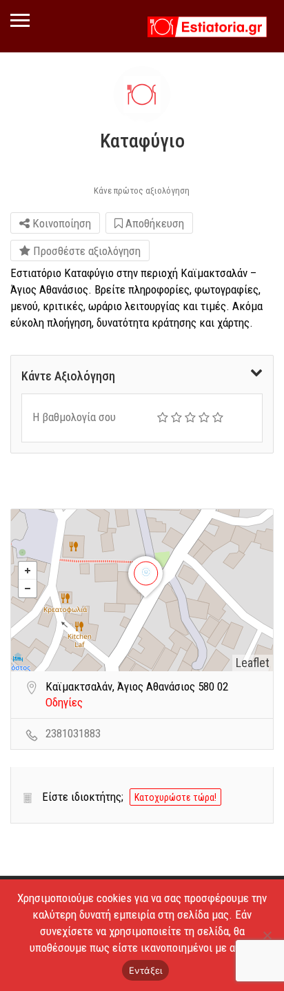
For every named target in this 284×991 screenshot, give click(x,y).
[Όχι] (267, 935)
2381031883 (73, 733)
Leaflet (253, 662)
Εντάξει (146, 970)
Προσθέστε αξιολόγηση (85, 251)
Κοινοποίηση (60, 223)
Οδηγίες (64, 702)
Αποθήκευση (153, 223)
